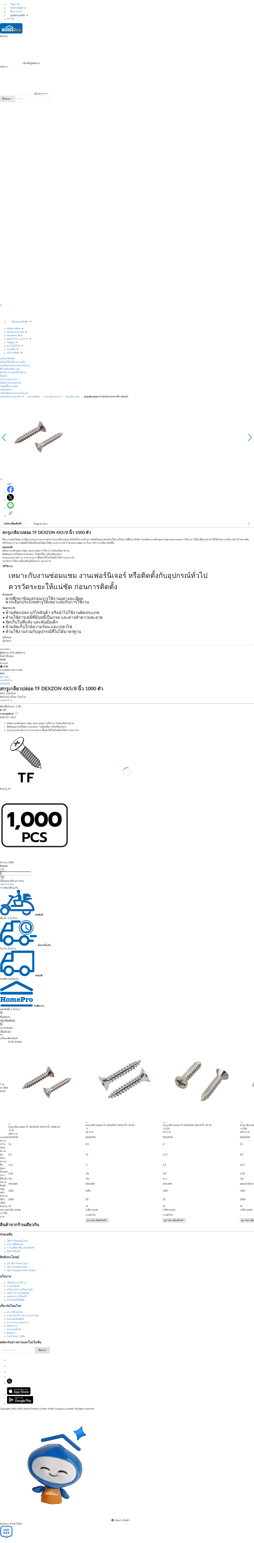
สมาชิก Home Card (17, 1263)
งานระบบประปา (8, 379)
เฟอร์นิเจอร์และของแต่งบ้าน (15, 365)
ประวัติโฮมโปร (15, 1312)
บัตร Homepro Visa (17, 1267)
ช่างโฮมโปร (13, 346)
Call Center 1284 (16, 1336)
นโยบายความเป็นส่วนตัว (20, 1289)
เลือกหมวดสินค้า (20, 322)
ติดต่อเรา (12, 1333)
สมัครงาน (12, 1326)
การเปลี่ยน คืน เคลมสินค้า (21, 1248)
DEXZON (5, 684)
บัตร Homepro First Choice (21, 1270)
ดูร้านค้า (4, 677)
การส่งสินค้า (13, 1286)
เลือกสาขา (39, 94)
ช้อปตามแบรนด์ (15, 332)
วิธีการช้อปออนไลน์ (17, 1241)
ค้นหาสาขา (15, 11)
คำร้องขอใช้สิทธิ (16, 1300)
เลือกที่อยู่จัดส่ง (30, 63)
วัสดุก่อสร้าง (6, 390)
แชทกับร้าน (6, 680)
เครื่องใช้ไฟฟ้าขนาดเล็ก (13, 362)
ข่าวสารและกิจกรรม (18, 1322)
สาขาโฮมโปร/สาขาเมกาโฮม (23, 1315)
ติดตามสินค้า (14, 1251)
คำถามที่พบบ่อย (15, 1244)
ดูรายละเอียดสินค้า (97, 1220)
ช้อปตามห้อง (13, 328)
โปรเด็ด (11, 349)
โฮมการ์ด (14, 4)
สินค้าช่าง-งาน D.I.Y (17, 339)
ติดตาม (42, 1350)
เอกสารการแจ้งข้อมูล (18, 1293)
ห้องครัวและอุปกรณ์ (10, 383)
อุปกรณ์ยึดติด (34, 397)
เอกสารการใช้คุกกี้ (16, 1296)
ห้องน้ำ (3, 376)
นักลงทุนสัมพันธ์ (15, 1319)
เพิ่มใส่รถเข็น (7, 884)
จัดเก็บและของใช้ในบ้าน (13, 372)
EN (12, 19)
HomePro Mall (14, 335)
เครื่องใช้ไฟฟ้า (7, 358)
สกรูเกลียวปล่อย (73, 397)
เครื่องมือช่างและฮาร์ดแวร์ (14, 393)
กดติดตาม (20, 653)
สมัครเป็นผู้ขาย (17, 8)
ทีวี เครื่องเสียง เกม (10, 369)
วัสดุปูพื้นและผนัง (9, 386)
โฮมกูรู (10, 342)
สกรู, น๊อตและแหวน (53, 397)
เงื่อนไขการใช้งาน (16, 1282)
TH (8, 19)
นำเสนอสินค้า (14, 1329)
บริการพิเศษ (13, 353)
